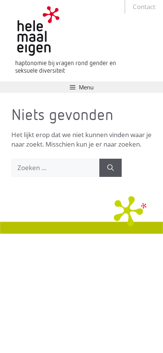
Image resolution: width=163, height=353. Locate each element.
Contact (144, 6)
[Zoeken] (110, 168)
